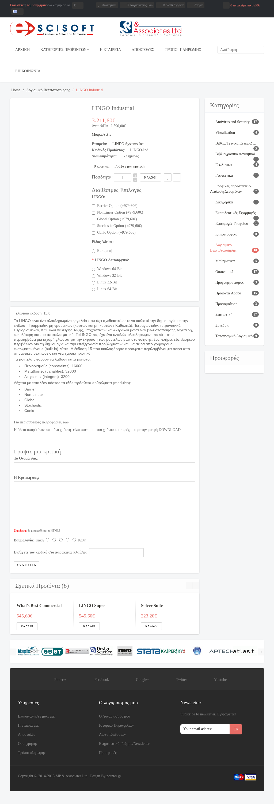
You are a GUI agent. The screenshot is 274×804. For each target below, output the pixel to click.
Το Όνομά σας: (26, 458)
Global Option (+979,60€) (117, 219)
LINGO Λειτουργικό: (112, 260)
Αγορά (198, 5)
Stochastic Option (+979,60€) (119, 226)
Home (15, 90)
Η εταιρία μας (28, 725)
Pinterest (60, 680)
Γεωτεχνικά (224, 175)
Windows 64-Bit (109, 269)
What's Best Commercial (39, 605)
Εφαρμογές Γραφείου (231, 224)
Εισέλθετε (17, 5)
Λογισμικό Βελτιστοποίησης (48, 90)
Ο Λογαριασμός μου (140, 5)
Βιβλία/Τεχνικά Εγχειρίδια (235, 143)
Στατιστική (223, 315)
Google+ (142, 680)
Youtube (220, 680)
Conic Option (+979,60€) (116, 232)
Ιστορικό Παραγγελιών (116, 725)
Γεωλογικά (223, 165)
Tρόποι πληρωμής (31, 753)
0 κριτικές (101, 166)
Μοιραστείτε (101, 134)
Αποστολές (26, 735)
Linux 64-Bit (107, 289)
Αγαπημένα (109, 5)
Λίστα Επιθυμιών (112, 735)
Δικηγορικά (224, 202)
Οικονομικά (224, 272)
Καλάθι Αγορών (173, 5)
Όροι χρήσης (27, 744)
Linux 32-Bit (107, 282)
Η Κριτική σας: (26, 478)
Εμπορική (104, 251)
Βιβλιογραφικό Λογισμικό (235, 154)
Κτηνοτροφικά (226, 234)
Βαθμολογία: (24, 540)
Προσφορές (108, 753)
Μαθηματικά (225, 261)
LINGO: (98, 197)
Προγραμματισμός (229, 282)
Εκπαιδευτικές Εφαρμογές (235, 213)
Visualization (225, 133)
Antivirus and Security (232, 122)
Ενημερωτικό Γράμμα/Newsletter (124, 744)
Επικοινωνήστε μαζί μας (36, 716)
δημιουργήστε (37, 5)
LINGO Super (92, 605)
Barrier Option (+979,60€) (117, 206)
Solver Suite (152, 605)
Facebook (101, 680)
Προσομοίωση (226, 304)
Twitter (181, 680)
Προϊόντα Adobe (228, 293)
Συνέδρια (222, 325)
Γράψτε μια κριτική (129, 166)
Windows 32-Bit (109, 276)
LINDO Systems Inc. (128, 144)
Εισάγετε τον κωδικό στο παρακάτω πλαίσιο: (50, 552)
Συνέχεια (26, 565)
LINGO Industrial (89, 90)
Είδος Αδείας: (103, 242)
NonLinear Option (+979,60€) (120, 212)
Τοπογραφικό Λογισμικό (234, 336)
